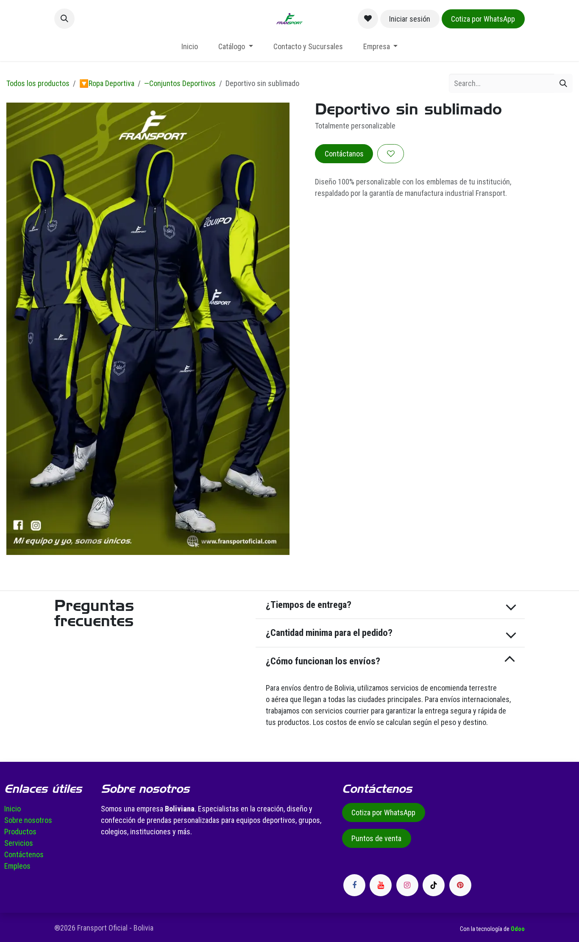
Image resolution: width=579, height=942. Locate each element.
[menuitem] (189, 46)
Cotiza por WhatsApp (483, 18)
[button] (64, 18)
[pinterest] (460, 885)
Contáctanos (344, 153)
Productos (20, 831)
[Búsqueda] (563, 83)
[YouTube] (381, 885)
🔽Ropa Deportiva (106, 83)
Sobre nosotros (28, 820)
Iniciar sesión (409, 18)
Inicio (12, 808)
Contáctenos (24, 854)
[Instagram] (407, 885)
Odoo (518, 928)
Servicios (18, 843)
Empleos (17, 865)
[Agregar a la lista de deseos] (390, 153)
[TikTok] (434, 885)
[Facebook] (354, 885)
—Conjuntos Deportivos (180, 83)
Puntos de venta (376, 838)
